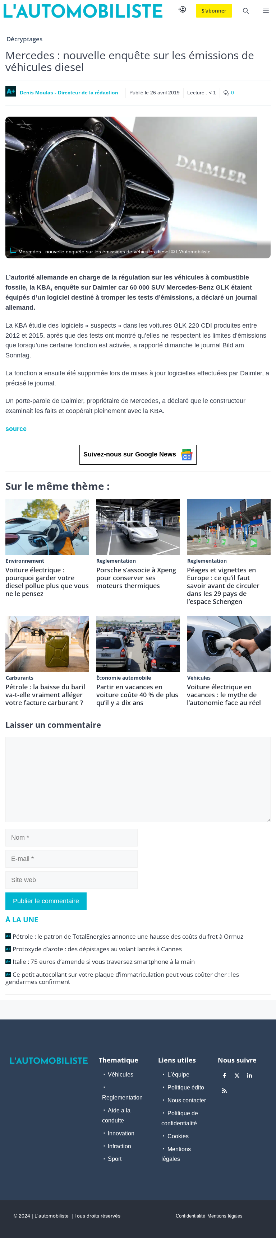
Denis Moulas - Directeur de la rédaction (69, 92)
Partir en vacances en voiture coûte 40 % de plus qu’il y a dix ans (137, 695)
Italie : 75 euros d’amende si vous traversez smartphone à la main (104, 961)
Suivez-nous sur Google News (129, 454)
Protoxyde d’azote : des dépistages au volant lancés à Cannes (97, 949)
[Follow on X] (237, 1075)
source (16, 428)
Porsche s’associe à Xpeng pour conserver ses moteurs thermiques (136, 578)
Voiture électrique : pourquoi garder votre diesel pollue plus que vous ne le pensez (47, 582)
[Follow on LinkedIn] (249, 1075)
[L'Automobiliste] (83, 11)
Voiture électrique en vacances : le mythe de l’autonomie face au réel (224, 695)
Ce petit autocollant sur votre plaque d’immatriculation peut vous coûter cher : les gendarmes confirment (122, 978)
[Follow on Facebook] (224, 1075)
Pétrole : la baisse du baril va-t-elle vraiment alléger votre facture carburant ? (45, 695)
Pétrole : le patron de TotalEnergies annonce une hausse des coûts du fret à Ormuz (128, 936)
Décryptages (24, 39)
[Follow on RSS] (224, 1090)
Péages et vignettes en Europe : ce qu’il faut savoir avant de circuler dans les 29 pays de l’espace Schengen (223, 586)
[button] (246, 11)
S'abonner (214, 10)
